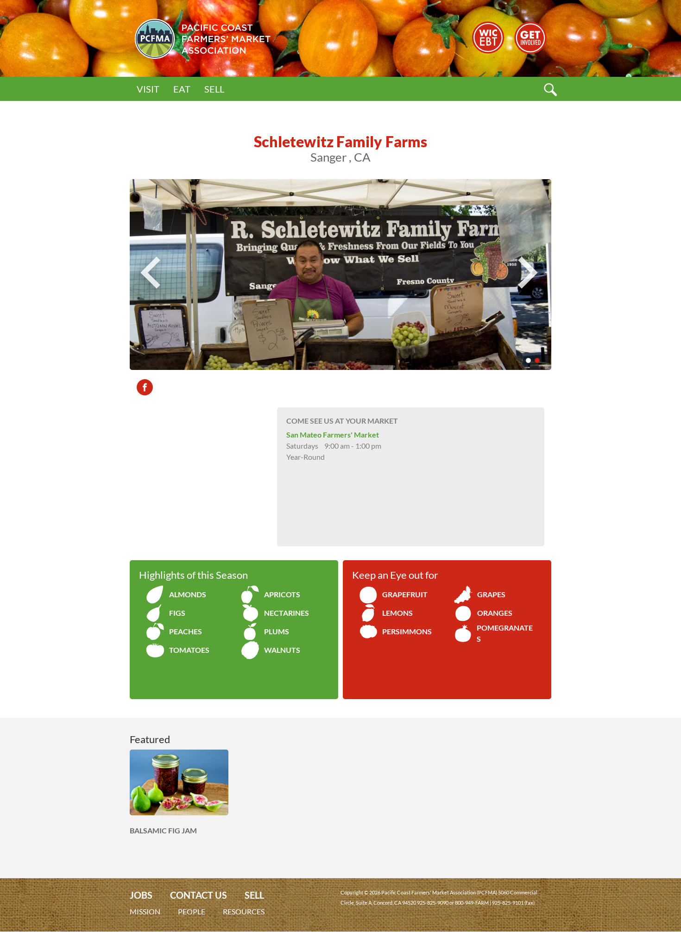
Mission (145, 911)
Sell (214, 88)
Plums (276, 631)
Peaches (185, 631)
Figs (177, 612)
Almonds (187, 594)
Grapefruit (405, 594)
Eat (181, 88)
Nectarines (286, 612)
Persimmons (407, 631)
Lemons (397, 612)
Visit (148, 88)
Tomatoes (189, 649)
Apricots (282, 594)
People (191, 911)
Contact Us (198, 895)
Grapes (491, 594)
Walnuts (282, 649)
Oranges (494, 612)
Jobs (141, 895)
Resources (244, 911)
